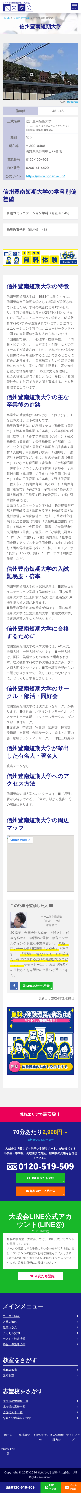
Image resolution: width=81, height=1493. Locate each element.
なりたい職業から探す (17, 1418)
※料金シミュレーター (40, 1139)
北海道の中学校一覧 (15, 1401)
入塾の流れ (10, 1321)
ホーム (8, 1435)
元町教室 (8, 1375)
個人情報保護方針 (57, 1437)
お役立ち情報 (8, 1451)
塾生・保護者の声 (14, 1344)
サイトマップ (73, 1437)
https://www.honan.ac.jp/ (45, 176)
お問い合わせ (41, 1437)
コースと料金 (11, 1316)
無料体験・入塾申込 (42, 1191)
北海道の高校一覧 (14, 1406)
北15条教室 (10, 1370)
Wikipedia (72, 101)
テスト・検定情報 (14, 1338)
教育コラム (10, 1327)
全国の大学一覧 (13, 1412)
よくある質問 (11, 1333)
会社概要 (24, 1435)
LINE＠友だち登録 (38, 986)
